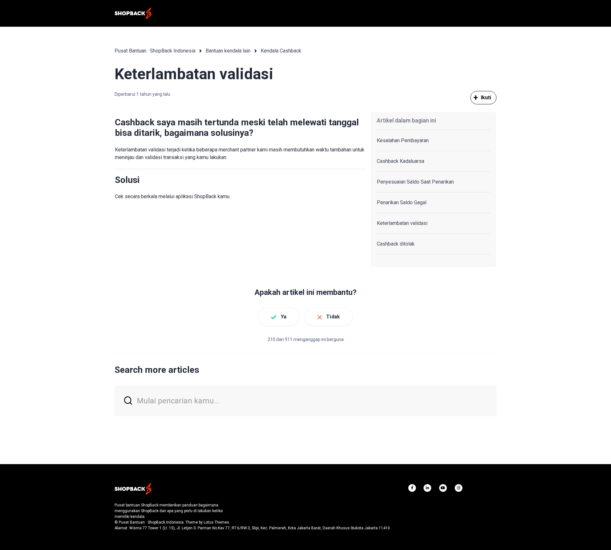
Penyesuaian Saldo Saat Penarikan (415, 182)
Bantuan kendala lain (228, 51)
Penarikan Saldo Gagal (401, 202)
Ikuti (486, 97)
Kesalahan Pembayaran (403, 140)
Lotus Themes (216, 522)
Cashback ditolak (396, 244)
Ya (283, 317)
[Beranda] (133, 13)
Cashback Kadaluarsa (400, 161)
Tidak (333, 317)
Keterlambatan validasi (402, 223)
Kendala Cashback (281, 51)
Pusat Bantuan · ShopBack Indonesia (155, 51)
